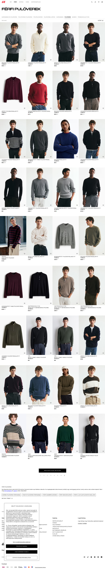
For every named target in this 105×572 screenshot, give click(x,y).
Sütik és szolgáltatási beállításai (22, 557)
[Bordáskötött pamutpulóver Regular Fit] (39, 139)
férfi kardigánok (8, 490)
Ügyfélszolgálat (57, 521)
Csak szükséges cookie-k (22, 552)
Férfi (15, 2)
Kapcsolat (55, 528)
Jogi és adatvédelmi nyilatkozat (62, 526)
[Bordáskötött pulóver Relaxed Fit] (65, 235)
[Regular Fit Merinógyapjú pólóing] (39, 285)
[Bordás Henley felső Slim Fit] (13, 187)
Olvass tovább (82, 523)
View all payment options (40, 567)
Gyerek (21, 2)
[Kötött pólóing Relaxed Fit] (39, 235)
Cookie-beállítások (58, 535)
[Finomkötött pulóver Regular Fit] (39, 187)
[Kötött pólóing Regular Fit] (65, 42)
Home (27, 2)
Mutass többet (6, 498)
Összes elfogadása (21, 546)
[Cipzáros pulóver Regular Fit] (39, 42)
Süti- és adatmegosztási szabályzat (21, 542)
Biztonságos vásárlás (59, 530)
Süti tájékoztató (57, 532)
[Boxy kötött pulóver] (13, 235)
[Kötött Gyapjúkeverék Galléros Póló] (39, 433)
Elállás (54, 534)
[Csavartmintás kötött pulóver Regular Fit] (39, 90)
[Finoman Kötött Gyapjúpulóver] (65, 433)
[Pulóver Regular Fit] (65, 139)
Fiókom (54, 522)
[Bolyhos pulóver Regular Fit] (13, 42)
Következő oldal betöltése (52, 470)
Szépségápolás (36, 2)
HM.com (4, 511)
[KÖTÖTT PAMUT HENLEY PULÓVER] (39, 335)
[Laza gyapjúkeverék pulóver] (13, 433)
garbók (15, 490)
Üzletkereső (56, 524)
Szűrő (100, 20)
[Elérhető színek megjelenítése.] (55, 66)
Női (11, 2)
